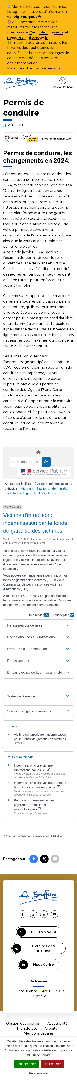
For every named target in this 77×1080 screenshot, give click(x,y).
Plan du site (27, 1028)
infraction (43, 551)
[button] (38, 625)
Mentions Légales (38, 1033)
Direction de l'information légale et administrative (34, 836)
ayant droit (58, 560)
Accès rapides (63, 86)
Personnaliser (38, 1073)
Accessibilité (57, 1023)
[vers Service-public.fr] (44, 472)
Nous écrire (43, 965)
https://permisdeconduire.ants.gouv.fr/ (35, 207)
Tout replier (36, 615)
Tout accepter (26, 1064)
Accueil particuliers (18, 483)
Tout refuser (52, 1064)
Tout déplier (61, 615)
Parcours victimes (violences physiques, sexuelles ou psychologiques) (34, 804)
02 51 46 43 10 (43, 932)
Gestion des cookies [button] (23, 1023)
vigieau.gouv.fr (27, 17)
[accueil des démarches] (38, 452)
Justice (40, 483)
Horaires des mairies (43, 948)
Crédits (51, 1028)
